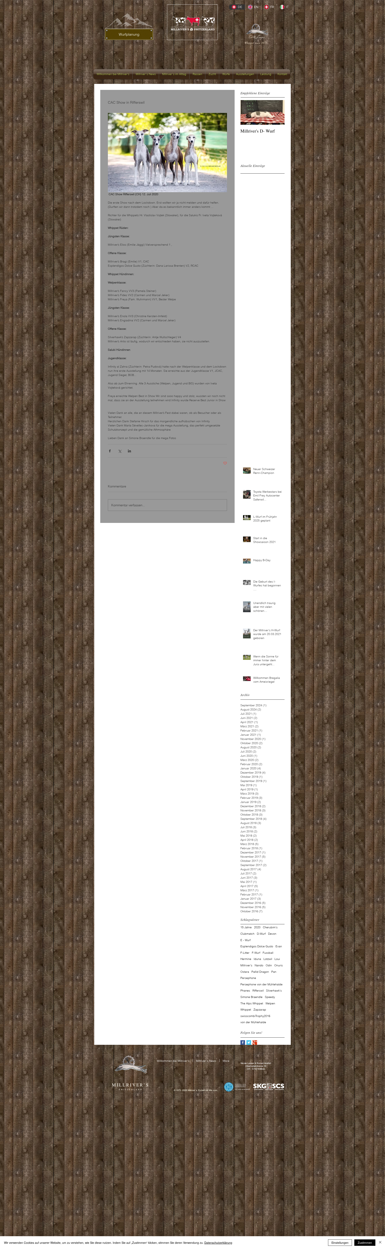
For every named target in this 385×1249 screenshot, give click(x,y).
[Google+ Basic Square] (254, 1042)
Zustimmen (365, 1243)
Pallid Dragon (260, 972)
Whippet (245, 1009)
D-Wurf (261, 933)
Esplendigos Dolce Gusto (256, 946)
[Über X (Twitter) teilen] (120, 451)
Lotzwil (267, 959)
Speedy (270, 997)
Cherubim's (270, 927)
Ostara (244, 972)
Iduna (257, 959)
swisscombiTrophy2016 (255, 1016)
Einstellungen (340, 1243)
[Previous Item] (247, 112)
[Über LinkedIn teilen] (129, 451)
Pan (273, 972)
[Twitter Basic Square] (248, 1042)
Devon (272, 933)
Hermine (245, 959)
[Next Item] (278, 112)
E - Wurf (245, 940)
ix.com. (214, 1090)
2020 (257, 927)
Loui (277, 959)
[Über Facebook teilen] (110, 451)
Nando (259, 965)
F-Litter (244, 953)
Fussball (268, 953)
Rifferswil (258, 990)
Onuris (278, 965)
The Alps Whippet (251, 1003)
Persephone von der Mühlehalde (261, 984)
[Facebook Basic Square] (242, 1042)
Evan (279, 946)
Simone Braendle (251, 997)
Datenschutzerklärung (218, 1243)
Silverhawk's (274, 990)
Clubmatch (247, 933)
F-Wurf (256, 953)
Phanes (245, 990)
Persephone (248, 978)
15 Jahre (246, 927)
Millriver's (246, 965)
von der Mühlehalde (253, 1022)
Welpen (270, 1003)
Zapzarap (259, 1009)
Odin (269, 965)
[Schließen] (380, 1242)
